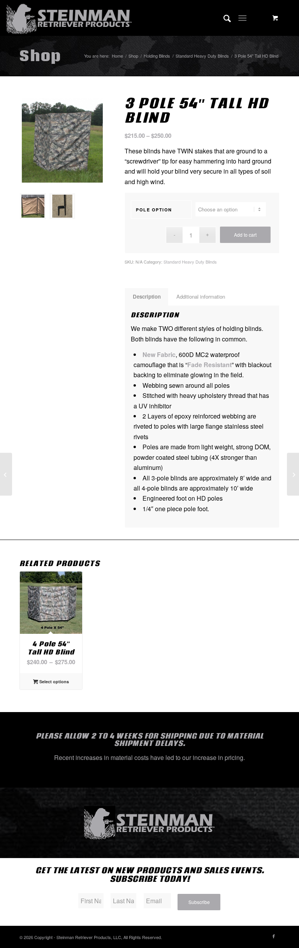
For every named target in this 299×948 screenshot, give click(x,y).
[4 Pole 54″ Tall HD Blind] (6, 474)
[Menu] (242, 17)
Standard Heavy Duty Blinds (190, 262)
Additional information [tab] (200, 296)
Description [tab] (147, 296)
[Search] (223, 17)
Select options (53, 681)
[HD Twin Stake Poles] (293, 474)
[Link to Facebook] (274, 936)
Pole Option (154, 210)
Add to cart (245, 234)
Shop (40, 55)
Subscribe (199, 902)
